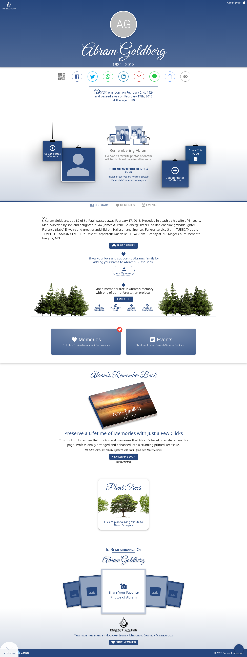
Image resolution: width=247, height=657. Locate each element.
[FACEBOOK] (77, 76)
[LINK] (185, 76)
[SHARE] (170, 76)
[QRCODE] (62, 76)
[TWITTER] (93, 76)
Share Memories (125, 642)
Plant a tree (123, 299)
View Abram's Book (123, 456)
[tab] (99, 205)
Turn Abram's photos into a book (128, 170)
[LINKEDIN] (123, 76)
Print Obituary (125, 245)
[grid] (123, 158)
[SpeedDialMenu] (239, 649)
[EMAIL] (139, 76)
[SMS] (154, 76)
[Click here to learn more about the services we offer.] (123, 625)
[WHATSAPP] (108, 76)
